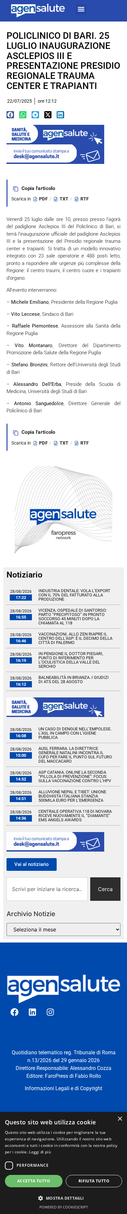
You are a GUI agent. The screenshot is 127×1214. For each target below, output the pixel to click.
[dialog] (63, 1163)
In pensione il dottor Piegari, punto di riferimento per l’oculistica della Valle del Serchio (70, 660)
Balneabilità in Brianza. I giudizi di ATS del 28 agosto (73, 679)
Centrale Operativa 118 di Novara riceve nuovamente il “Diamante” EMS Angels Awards (75, 815)
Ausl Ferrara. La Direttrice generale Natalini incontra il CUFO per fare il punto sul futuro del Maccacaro (75, 755)
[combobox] (47, 889)
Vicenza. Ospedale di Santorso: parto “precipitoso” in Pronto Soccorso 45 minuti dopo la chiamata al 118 (72, 616)
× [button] (119, 1119)
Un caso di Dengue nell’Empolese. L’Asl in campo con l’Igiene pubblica (74, 733)
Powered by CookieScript (63, 1207)
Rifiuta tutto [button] (93, 1181)
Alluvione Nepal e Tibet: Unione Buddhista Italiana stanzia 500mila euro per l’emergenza (72, 796)
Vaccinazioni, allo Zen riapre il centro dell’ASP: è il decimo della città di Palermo (75, 638)
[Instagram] (50, 1012)
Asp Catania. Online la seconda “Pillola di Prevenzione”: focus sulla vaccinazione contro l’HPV (74, 776)
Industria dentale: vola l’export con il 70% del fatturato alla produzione (74, 595)
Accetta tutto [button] (33, 1181)
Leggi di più (40, 1152)
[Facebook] (15, 1012)
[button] (81, 9)
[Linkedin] (32, 1012)
